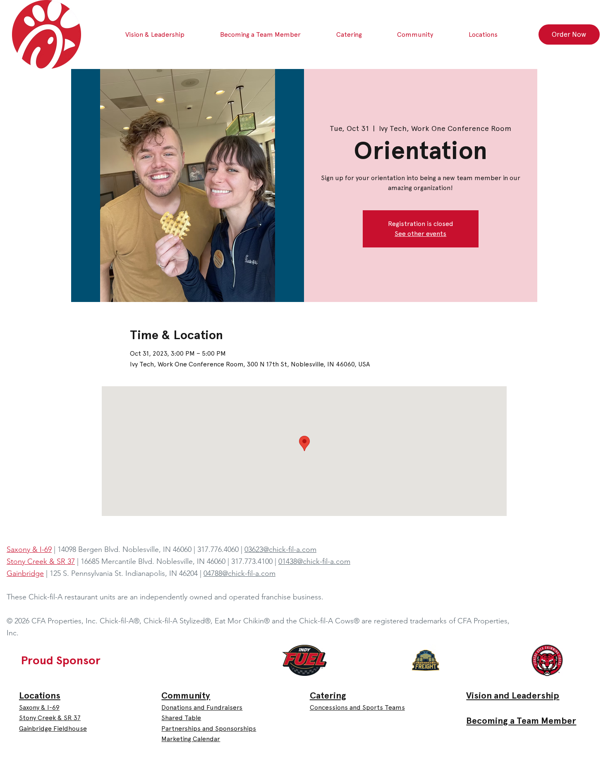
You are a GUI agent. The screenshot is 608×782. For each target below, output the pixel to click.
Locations (39, 695)
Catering (328, 695)
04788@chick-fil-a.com (239, 573)
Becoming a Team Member (521, 720)
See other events (420, 234)
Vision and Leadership (512, 695)
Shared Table (181, 718)
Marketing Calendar (190, 739)
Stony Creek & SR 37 (50, 718)
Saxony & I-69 (39, 707)
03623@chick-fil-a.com (280, 549)
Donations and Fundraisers (201, 707)
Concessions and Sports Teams (357, 707)
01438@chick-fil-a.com (314, 561)
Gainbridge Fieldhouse (53, 728)
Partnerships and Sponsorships (208, 728)
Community (185, 695)
